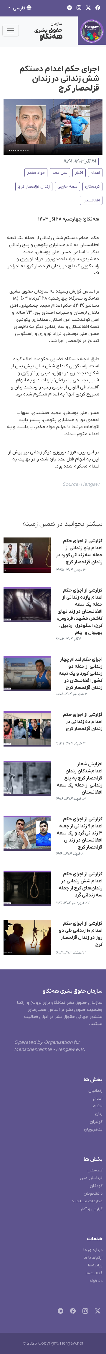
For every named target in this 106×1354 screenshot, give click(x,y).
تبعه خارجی (67, 186)
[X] (96, 1312)
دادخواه (96, 1281)
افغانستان (91, 200)
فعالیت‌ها (94, 1273)
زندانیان (95, 1090)
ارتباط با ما (93, 1257)
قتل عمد (59, 173)
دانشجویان (93, 1193)
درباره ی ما (92, 1250)
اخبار (79, 173)
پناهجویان (93, 1129)
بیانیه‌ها (95, 1265)
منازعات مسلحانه (87, 1201)
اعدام (95, 173)
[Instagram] (84, 1312)
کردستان (92, 186)
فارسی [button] (19, 8)
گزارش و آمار (91, 1209)
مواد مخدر (36, 173)
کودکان (96, 1186)
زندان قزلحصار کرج (34, 186)
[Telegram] (59, 1312)
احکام (97, 1106)
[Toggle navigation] (10, 30)
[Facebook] (72, 1312)
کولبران (96, 1122)
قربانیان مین (91, 1178)
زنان (98, 1114)
